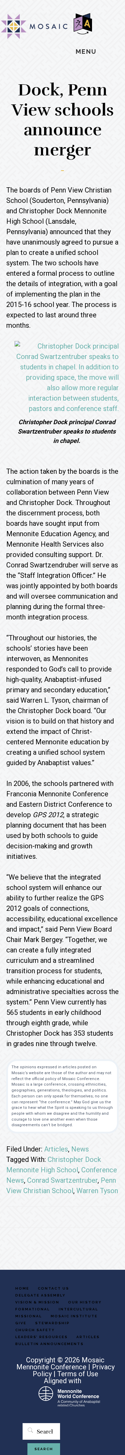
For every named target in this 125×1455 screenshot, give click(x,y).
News (80, 1149)
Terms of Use (77, 1374)
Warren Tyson (97, 1191)
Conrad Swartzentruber (62, 1180)
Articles (56, 1149)
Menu (86, 51)
